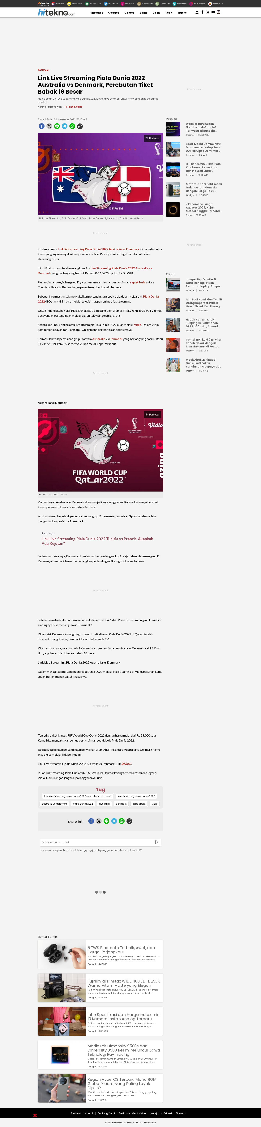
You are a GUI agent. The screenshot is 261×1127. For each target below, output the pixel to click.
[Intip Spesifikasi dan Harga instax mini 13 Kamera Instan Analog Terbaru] (62, 1034)
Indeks (182, 13)
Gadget (113, 13)
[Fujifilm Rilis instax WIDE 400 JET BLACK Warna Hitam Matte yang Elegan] (62, 1000)
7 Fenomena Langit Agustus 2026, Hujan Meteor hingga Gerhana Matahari (203, 207)
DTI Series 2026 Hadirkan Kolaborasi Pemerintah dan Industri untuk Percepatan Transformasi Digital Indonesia (203, 167)
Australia (98, 339)
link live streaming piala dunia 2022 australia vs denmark (78, 796)
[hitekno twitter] (208, 12)
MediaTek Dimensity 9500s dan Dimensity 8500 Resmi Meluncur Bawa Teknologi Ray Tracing (124, 1050)
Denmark (115, 339)
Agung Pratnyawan (50, 106)
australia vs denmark (54, 803)
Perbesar (154, 138)
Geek (156, 13)
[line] (57, 127)
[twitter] (49, 127)
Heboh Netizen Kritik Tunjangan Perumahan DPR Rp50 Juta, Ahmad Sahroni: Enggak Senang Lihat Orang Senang (203, 323)
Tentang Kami (106, 1113)
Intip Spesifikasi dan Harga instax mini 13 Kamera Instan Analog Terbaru (124, 1017)
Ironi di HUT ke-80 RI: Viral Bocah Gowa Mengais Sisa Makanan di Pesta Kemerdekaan (203, 343)
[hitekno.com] (56, 15)
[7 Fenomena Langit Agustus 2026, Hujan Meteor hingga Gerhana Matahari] (173, 215)
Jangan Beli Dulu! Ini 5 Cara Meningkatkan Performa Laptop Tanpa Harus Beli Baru (203, 283)
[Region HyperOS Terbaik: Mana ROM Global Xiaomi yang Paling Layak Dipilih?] (62, 1100)
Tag (100, 789)
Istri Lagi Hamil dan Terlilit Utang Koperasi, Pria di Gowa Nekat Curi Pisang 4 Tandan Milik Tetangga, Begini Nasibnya (204, 303)
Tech (168, 13)
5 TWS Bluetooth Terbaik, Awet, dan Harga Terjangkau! (121, 950)
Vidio (137, 324)
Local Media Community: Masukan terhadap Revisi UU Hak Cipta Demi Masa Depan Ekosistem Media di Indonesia (203, 147)
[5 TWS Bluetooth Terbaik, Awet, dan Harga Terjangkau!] (62, 967)
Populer (172, 119)
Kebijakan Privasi (161, 1113)
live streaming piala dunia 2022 (136, 796)
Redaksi (76, 1113)
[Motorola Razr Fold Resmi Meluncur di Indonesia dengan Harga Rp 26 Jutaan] (173, 195)
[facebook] (41, 127)
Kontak (89, 1113)
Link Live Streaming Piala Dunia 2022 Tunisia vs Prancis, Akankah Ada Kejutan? (97, 541)
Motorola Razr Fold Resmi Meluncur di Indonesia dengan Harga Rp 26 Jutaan (204, 187)
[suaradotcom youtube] (213, 12)
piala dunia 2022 (83, 803)
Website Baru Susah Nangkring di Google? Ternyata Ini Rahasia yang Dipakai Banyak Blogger (201, 127)
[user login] (197, 14)
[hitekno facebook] (202, 12)
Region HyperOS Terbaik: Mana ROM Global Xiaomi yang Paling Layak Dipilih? (122, 1083)
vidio (154, 803)
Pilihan (170, 274)
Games (129, 13)
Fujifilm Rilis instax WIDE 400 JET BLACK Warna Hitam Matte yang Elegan (124, 983)
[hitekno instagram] (218, 12)
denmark (121, 803)
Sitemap (181, 1113)
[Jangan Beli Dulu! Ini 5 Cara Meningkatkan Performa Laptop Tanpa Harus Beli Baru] (173, 290)
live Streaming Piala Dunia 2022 (113, 268)
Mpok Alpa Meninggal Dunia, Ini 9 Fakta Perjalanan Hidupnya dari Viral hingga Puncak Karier (203, 363)
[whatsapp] (72, 127)
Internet (97, 13)
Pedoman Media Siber (133, 1113)
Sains (143, 13)
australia (104, 803)
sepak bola (137, 282)
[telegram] (64, 127)
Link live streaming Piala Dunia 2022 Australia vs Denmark (98, 249)
